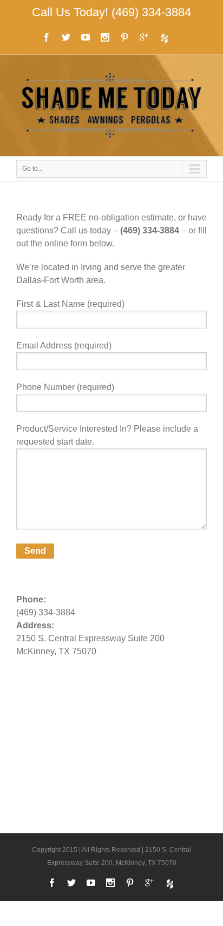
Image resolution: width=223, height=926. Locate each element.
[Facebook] (46, 37)
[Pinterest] (124, 37)
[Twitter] (66, 37)
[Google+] (144, 37)
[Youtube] (85, 37)
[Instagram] (105, 37)
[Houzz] (164, 38)
